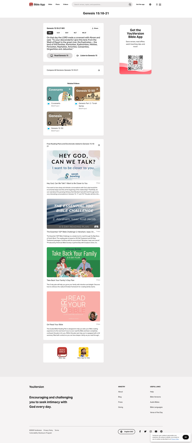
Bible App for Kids (83, 358)
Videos (65, 4)
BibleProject (55, 106)
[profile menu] (158, 4)
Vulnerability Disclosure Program (40, 433)
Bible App (62, 358)
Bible (50, 4)
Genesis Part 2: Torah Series (88, 104)
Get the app (140, 4)
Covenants (58, 103)
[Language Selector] (150, 4)
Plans (58, 4)
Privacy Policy (48, 430)
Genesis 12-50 (59, 128)
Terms (57, 430)
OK (186, 437)
